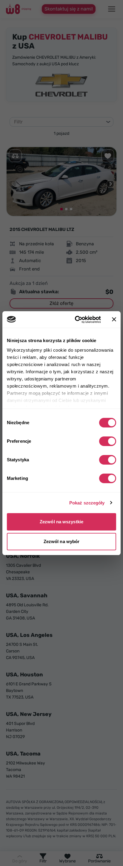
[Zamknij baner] (114, 319)
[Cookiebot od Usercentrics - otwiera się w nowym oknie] (76, 320)
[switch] (107, 441)
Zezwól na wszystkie (61, 521)
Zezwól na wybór (62, 541)
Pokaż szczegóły (87, 502)
